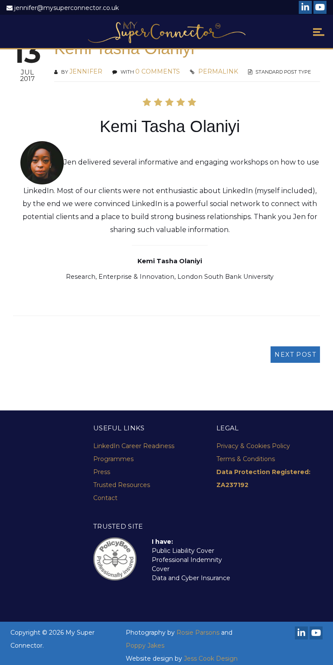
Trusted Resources (121, 485)
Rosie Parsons (197, 632)
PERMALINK (217, 71)
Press (101, 472)
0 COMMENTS (157, 71)
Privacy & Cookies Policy (253, 446)
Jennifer (85, 71)
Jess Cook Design (211, 658)
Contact (105, 498)
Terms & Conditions (245, 459)
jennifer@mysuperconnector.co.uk (66, 8)
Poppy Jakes (145, 645)
